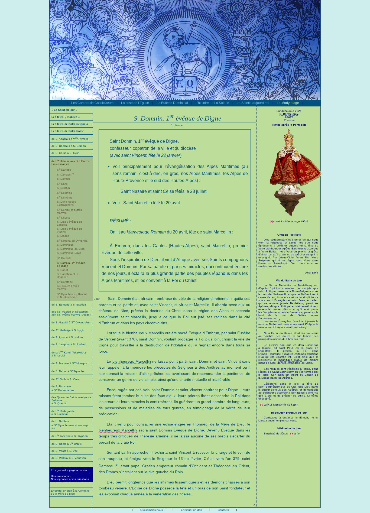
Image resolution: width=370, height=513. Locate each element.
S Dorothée (65, 281)
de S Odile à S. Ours (65, 379)
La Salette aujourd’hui (253, 103)
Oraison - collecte (289, 234)
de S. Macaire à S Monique (69, 363)
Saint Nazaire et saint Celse (147, 191)
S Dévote (63, 217)
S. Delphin (63, 187)
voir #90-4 (292, 221)
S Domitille (64, 257)
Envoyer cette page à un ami (69, 470)
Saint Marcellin (137, 202)
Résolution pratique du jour (289, 412)
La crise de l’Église (135, 103)
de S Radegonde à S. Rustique (63, 412)
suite (297, 433)
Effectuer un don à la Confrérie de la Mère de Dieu (70, 492)
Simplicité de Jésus (276, 433)
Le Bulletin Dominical (172, 103)
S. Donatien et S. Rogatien (68, 275)
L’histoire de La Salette (212, 103)
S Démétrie (64, 197)
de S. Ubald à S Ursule (66, 443)
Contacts (223, 509)
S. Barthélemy (289, 113)
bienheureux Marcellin (145, 333)
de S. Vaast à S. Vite (64, 450)
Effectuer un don (191, 509)
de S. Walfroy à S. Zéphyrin (68, 457)
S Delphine (64, 192)
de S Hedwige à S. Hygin (68, 330)
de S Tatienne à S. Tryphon (69, 435)
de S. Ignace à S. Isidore (67, 337)
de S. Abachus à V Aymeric (69, 138)
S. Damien (63, 178)
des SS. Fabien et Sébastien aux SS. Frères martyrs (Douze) (70, 313)
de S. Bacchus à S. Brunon (68, 145)
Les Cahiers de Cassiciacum (92, 103)
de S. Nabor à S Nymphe (68, 371)
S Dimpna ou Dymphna (72, 240)
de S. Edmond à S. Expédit (68, 304)
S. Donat (62, 269)
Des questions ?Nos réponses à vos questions (70, 477)
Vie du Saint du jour (289, 280)
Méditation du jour (289, 428)
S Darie (62, 183)
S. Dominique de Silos (71, 248)
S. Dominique (65, 244)
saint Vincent (133, 155)
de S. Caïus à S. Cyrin (65, 152)
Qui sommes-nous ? (152, 509)
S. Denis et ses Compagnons (66, 203)
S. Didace (63, 235)
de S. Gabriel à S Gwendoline (70, 322)
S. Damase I (65, 174)
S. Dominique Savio (69, 252)
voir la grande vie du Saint (280, 404)
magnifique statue (290, 359)
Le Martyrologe (288, 103)
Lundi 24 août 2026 (289, 110)
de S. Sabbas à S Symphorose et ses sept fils (70, 424)
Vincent (109, 266)
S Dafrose (64, 169)
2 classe (289, 120)
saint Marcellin (196, 305)
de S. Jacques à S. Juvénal (68, 344)
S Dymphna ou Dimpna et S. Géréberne (72, 295)
